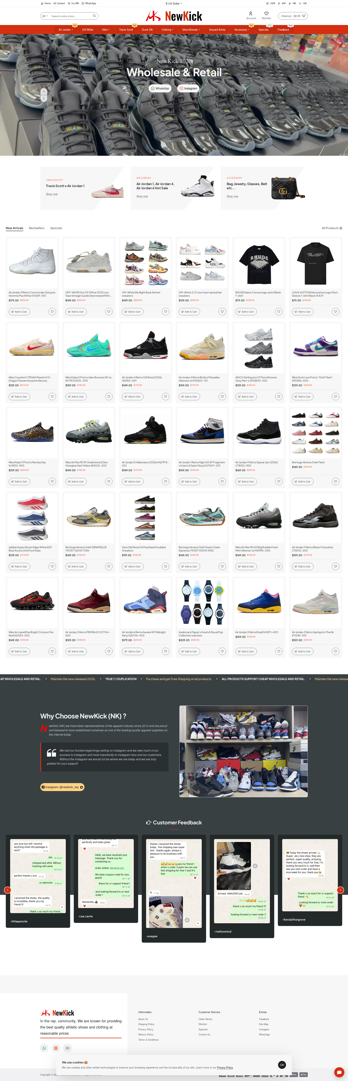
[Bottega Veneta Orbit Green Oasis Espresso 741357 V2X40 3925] (202, 518)
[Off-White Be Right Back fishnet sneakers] (146, 263)
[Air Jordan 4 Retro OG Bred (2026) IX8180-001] (146, 348)
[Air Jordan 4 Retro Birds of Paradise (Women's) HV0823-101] (202, 348)
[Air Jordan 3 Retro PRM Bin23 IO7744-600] (89, 603)
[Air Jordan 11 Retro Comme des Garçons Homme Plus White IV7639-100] (32, 263)
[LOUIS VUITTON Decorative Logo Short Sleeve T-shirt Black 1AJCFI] (316, 263)
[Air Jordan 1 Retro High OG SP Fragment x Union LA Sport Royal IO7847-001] (202, 433)
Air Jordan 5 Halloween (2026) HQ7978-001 (145, 464)
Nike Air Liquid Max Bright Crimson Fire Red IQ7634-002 (31, 633)
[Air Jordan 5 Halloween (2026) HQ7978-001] (146, 433)
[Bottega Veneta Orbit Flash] (316, 433)
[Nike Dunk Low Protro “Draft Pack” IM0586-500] (316, 348)
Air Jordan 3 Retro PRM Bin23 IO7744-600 (87, 633)
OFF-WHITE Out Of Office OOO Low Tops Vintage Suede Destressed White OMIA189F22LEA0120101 (88, 294)
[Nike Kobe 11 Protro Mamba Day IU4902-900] (32, 433)
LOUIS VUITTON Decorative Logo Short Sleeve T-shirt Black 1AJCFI (315, 294)
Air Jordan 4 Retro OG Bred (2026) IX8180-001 (142, 379)
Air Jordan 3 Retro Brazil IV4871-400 (256, 632)
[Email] (67, 1048)
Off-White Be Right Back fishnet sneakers (141, 294)
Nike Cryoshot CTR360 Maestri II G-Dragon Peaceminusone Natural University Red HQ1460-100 (30, 379)
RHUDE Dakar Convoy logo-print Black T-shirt (258, 294)
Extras (263, 1012)
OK (282, 1065)
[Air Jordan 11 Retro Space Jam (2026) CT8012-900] (259, 433)
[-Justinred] (106, 891)
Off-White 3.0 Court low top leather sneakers (200, 294)
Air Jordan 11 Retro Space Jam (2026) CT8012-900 (256, 464)
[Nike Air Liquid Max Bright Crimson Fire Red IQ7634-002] (32, 603)
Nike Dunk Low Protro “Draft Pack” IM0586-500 (312, 379)
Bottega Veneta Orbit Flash (308, 462)
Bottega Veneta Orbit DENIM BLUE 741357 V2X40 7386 (86, 548)
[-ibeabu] (38, 893)
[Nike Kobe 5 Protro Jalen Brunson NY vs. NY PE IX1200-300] (89, 348)
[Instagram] (56, 1048)
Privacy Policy (225, 1067)
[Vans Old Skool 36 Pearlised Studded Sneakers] (146, 518)
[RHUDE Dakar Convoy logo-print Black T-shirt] (259, 263)
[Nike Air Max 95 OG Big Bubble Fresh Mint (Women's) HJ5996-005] (259, 518)
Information (145, 1012)
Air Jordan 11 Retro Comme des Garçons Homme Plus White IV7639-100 (32, 294)
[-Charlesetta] (242, 885)
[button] (43, 98)
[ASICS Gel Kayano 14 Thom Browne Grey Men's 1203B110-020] (259, 348)
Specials (56, 228)
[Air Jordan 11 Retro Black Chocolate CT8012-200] (316, 518)
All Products (330, 228)
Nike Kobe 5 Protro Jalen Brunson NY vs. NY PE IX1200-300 (88, 379)
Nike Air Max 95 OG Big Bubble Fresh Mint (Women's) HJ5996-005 (256, 548)
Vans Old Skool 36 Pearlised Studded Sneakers (144, 548)
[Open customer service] (339, 1072)
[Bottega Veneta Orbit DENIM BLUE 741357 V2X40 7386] (89, 518)
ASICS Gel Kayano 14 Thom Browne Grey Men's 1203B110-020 (256, 379)
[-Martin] (174, 891)
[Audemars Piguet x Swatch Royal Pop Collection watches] (202, 603)
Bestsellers (36, 228)
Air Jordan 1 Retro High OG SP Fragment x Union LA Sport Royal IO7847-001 (202, 464)
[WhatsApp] (44, 1048)
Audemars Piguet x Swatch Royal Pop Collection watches (201, 633)
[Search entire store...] (94, 15)
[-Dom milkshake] (310, 892)
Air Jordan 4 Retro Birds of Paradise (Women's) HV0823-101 (199, 379)
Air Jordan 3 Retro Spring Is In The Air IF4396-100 (313, 633)
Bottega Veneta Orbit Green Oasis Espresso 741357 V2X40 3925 (199, 548)
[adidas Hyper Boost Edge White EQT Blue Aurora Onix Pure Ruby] (32, 518)
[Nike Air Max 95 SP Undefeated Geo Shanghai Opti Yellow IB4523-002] (89, 433)
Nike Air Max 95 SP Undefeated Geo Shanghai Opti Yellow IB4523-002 (86, 464)
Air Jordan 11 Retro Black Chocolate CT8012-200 (312, 548)
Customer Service (209, 1012)
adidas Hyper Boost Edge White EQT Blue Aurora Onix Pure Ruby (30, 548)
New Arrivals (14, 228)
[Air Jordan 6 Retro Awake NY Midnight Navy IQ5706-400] (146, 603)
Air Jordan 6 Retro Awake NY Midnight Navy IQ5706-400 (144, 633)
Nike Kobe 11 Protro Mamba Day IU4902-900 (27, 464)
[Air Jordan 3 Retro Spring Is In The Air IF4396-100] (316, 603)
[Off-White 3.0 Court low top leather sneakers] (202, 263)
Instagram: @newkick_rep (62, 787)
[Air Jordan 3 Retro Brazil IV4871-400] (259, 603)
